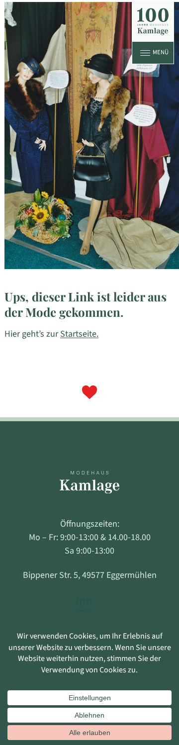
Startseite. (79, 334)
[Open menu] (145, 53)
